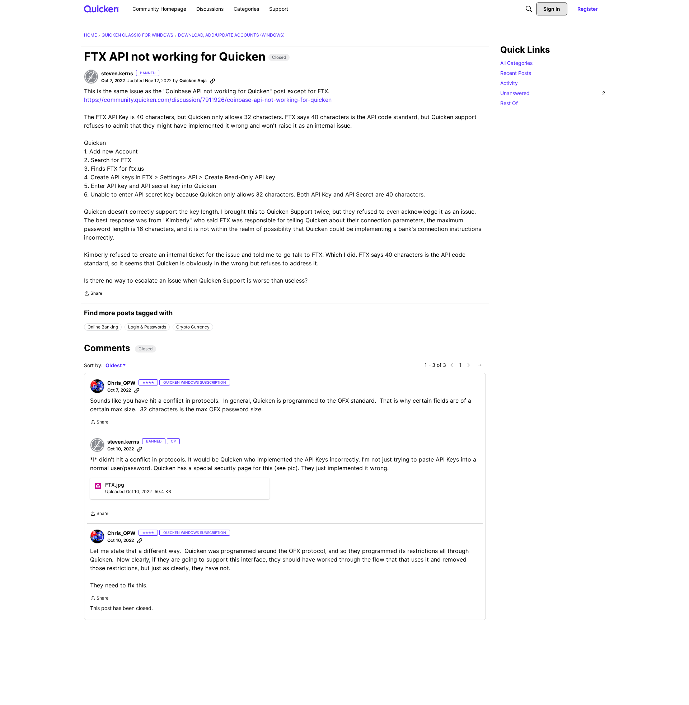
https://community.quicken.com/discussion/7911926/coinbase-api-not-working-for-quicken (208, 99)
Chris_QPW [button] (121, 383)
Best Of (509, 103)
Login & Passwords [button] (147, 327)
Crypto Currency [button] (193, 327)
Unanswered (552, 93)
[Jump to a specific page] (480, 365)
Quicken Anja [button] (193, 80)
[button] (91, 77)
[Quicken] (101, 9)
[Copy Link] (212, 80)
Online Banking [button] (103, 327)
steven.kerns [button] (117, 73)
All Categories (516, 63)
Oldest (114, 365)
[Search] (528, 9)
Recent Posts (515, 73)
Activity (509, 83)
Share (93, 294)
